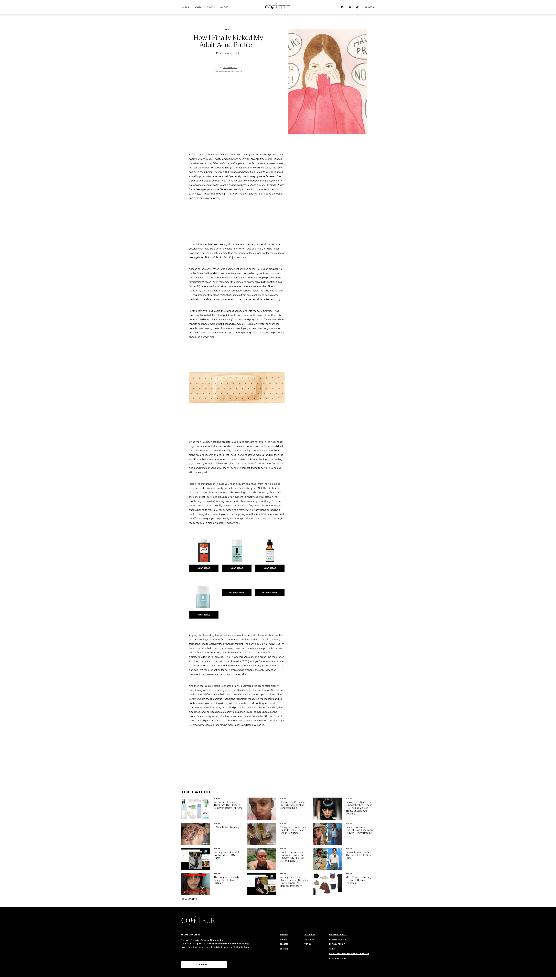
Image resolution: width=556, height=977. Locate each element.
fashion (185, 7)
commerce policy (338, 939)
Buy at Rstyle (203, 568)
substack (309, 939)
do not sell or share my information (349, 953)
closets (211, 7)
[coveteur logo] (278, 7)
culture (224, 7)
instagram (310, 934)
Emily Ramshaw (230, 67)
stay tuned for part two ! (240, 180)
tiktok (307, 944)
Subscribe (370, 7)
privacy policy (337, 944)
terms (332, 949)
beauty (198, 7)
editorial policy (337, 934)
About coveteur (191, 934)
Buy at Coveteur (236, 592)
